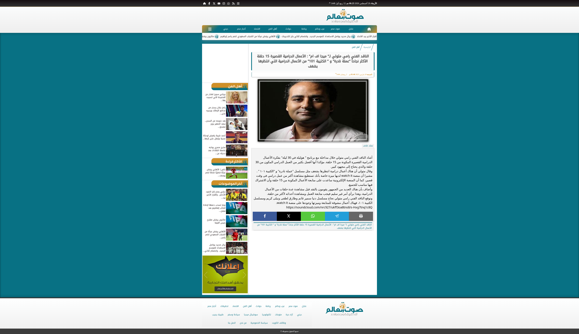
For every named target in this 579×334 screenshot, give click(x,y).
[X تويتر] (214, 3)
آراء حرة (289, 315)
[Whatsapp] (228, 3)
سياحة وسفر (234, 315)
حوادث (288, 29)
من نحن (243, 323)
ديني (225, 29)
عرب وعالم (319, 29)
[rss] (233, 3)
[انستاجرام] (223, 3)
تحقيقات (224, 306)
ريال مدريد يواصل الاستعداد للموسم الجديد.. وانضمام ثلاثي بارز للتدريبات (333, 36)
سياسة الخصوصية (259, 323)
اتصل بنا (232, 323)
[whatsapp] (313, 216)
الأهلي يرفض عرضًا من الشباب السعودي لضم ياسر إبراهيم (265, 36)
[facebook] (265, 216)
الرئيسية (367, 47)
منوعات (278, 315)
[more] (238, 3)
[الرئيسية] (204, 3)
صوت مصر (335, 29)
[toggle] (210, 29)
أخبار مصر (241, 29)
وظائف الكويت (279, 323)
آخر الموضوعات (230, 184)
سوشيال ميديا (251, 315)
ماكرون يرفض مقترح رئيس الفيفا (216, 36)
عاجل (351, 29)
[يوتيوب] (219, 3)
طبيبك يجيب (217, 315)
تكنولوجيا (266, 315)
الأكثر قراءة (234, 162)
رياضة (304, 29)
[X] (289, 216)
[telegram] (337, 216)
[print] (361, 216)
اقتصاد (257, 29)
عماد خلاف (368, 146)
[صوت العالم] (345, 16)
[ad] (313, 231)
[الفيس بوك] (209, 3)
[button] (206, 63)
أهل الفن (272, 29)
